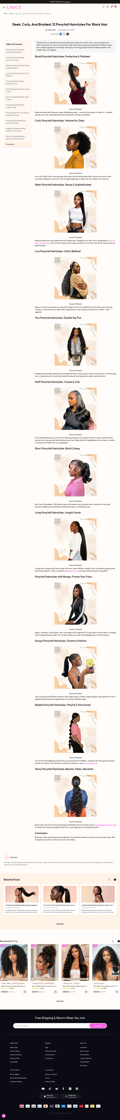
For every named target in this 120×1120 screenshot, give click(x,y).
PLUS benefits (84, 1062)
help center (14, 1047)
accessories (49, 1058)
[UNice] (14, 7)
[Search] (103, 7)
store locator (84, 1051)
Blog (11, 13)
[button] (109, 879)
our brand (83, 1047)
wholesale (83, 1065)
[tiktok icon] (49, 1088)
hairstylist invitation (16, 1081)
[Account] (111, 6)
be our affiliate (15, 1074)
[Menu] (4, 7)
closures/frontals (50, 1051)
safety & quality (50, 1081)
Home (5, 13)
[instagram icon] (70, 1088)
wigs (46, 1047)
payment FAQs (14, 1058)
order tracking (15, 1051)
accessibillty (14, 1062)
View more (60, 924)
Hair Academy (84, 1055)
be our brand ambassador (18, 1078)
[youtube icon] (43, 1088)
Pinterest (78, 109)
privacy (47, 1078)
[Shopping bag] (107, 6)
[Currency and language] (116, 7)
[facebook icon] (63, 1088)
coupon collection (86, 1058)
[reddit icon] (56, 1088)
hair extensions (50, 1055)
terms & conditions (51, 1074)
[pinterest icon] (76, 1088)
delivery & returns (16, 1055)
